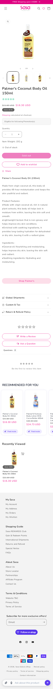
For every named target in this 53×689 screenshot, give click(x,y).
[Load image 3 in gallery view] (40, 77)
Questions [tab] (8, 350)
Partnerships (12, 575)
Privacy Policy (12, 602)
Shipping (6, 115)
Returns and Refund (15, 544)
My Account (11, 504)
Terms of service (27, 671)
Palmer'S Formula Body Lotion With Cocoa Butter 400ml (34, 416)
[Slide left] (20, 69)
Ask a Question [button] (28, 343)
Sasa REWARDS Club (16, 531)
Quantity (6, 128)
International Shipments (17, 539)
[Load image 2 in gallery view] (26, 77)
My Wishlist (11, 517)
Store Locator (12, 571)
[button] (6, 8)
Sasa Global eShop (23, 667)
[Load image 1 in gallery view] (13, 77)
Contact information (28, 675)
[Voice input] (11, 683)
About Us (10, 567)
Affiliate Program (14, 579)
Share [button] (8, 171)
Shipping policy (42, 671)
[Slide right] (33, 69)
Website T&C (12, 598)
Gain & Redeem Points (16, 535)
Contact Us (11, 584)
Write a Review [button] (28, 336)
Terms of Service (14, 606)
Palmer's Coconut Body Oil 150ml (10, 415)
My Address (11, 508)
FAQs (8, 552)
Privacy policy (12, 671)
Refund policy (39, 667)
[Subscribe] (43, 622)
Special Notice (12, 548)
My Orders (11, 513)
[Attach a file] (6, 683)
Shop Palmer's (26, 281)
